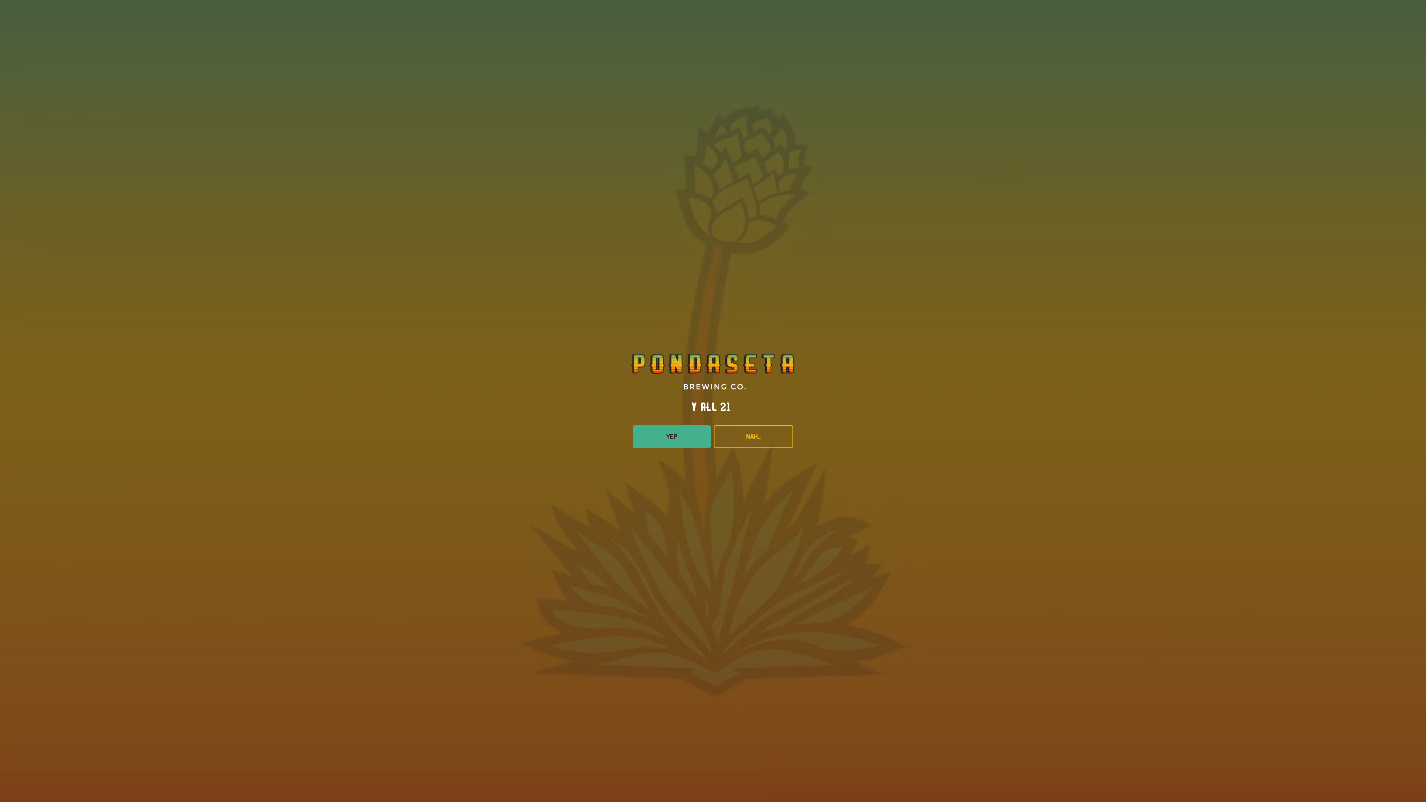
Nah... (753, 436)
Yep (671, 436)
